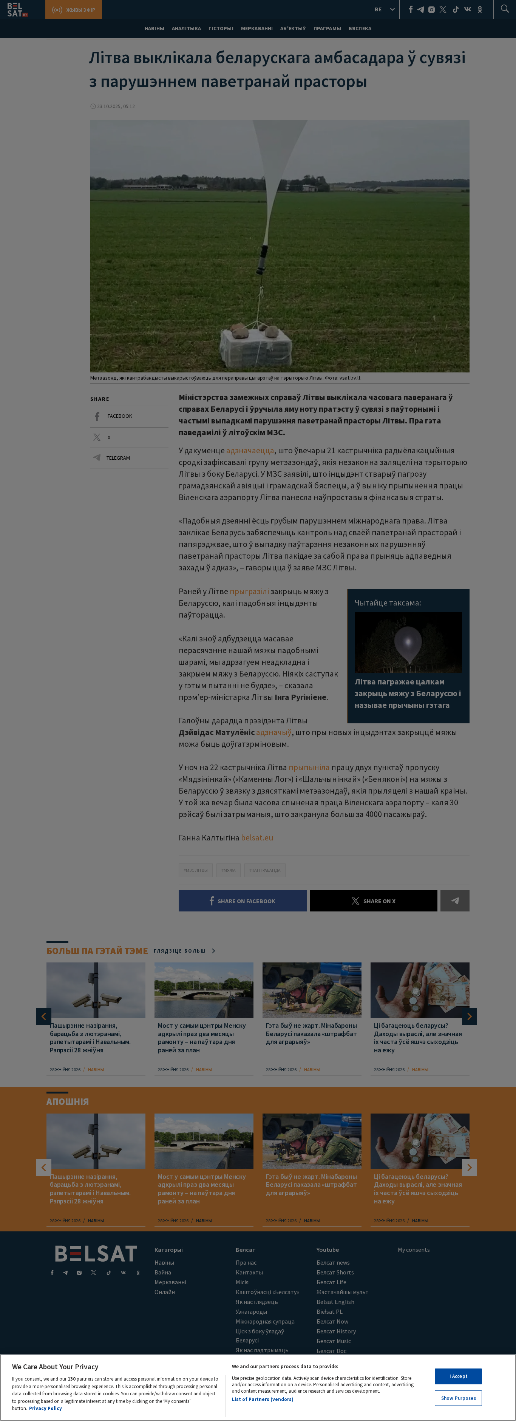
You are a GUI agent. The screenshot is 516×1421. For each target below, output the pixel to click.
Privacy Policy (45, 1408)
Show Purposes (458, 1398)
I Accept (459, 1376)
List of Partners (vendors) (263, 1399)
